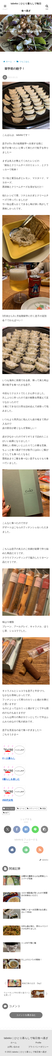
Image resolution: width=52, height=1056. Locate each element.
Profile (38, 1042)
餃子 (7, 813)
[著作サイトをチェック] (12, 849)
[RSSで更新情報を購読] (39, 849)
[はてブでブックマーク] (26, 829)
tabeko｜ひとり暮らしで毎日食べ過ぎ (26, 7)
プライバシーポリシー (38, 1047)
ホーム (14, 1042)
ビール (22, 809)
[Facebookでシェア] (16, 829)
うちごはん (9, 809)
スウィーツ (33, 809)
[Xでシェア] (7, 829)
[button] (44, 829)
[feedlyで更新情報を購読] (26, 849)
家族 (44, 809)
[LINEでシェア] (35, 829)
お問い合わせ (14, 1047)
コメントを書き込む (26, 1015)
